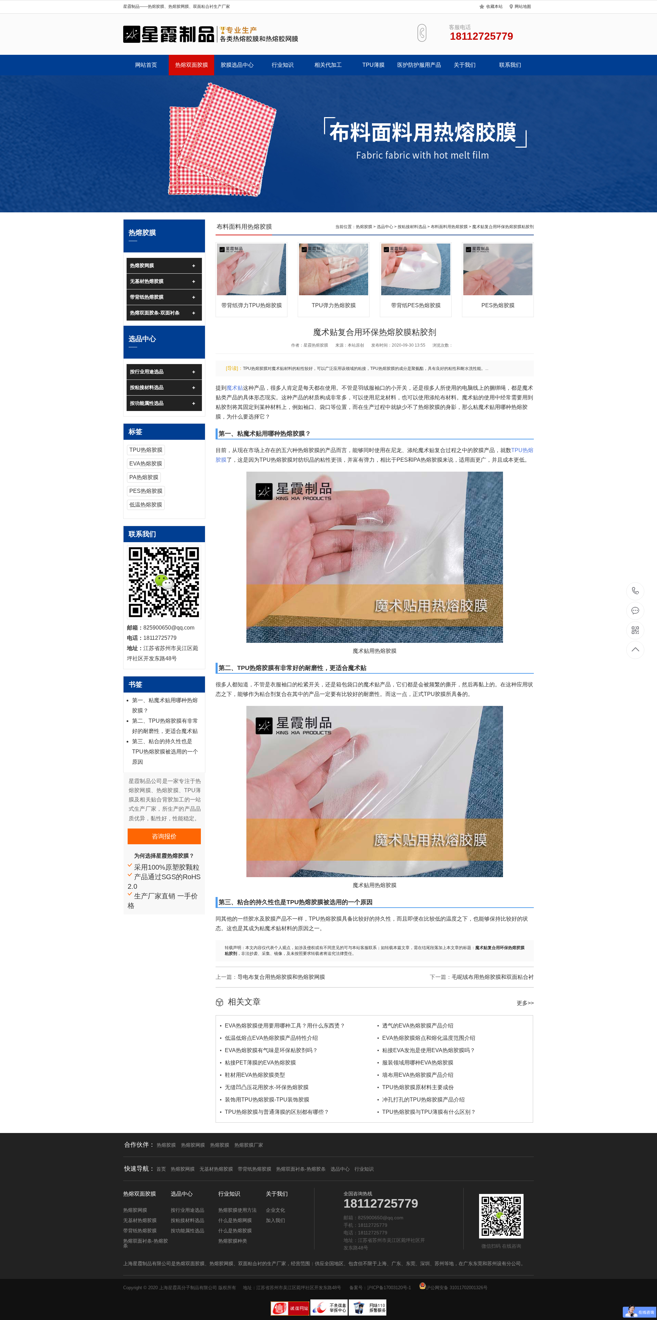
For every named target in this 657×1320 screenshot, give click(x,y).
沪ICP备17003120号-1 (389, 1287)
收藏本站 (494, 6)
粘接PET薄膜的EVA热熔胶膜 (260, 1063)
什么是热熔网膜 (235, 1220)
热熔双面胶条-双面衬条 (155, 312)
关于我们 (465, 65)
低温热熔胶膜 (145, 505)
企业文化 (275, 1210)
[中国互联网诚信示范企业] (290, 1314)
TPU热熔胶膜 (146, 450)
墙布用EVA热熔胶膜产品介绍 (417, 1075)
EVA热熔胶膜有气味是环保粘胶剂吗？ (271, 1050)
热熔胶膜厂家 (248, 1145)
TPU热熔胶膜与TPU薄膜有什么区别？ (429, 1112)
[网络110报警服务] (367, 1314)
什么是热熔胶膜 (235, 1230)
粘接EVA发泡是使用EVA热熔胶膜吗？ (428, 1050)
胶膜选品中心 (237, 65)
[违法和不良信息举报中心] (329, 1314)
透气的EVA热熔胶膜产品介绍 (417, 1026)
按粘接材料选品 (147, 387)
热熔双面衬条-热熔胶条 (301, 1169)
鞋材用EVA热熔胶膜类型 (255, 1075)
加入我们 (275, 1220)
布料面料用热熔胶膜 (449, 226)
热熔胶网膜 (142, 265)
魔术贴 (235, 388)
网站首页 (146, 65)
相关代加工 (328, 65)
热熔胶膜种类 (232, 1240)
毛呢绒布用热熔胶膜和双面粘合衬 (493, 977)
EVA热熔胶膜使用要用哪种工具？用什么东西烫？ (285, 1026)
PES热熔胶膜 (146, 491)
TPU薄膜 (373, 65)
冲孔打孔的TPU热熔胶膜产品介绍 (423, 1100)
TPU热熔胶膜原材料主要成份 (418, 1087)
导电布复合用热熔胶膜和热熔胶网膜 (281, 977)
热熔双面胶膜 (191, 65)
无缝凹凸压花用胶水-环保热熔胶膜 (267, 1087)
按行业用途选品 (147, 371)
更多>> (525, 1003)
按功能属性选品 (147, 403)
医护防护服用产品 (419, 65)
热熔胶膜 (364, 226)
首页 (161, 1169)
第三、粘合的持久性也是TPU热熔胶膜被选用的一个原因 (165, 751)
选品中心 (385, 226)
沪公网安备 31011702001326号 (457, 1287)
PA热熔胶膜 (143, 477)
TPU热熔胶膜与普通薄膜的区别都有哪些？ (277, 1112)
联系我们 (510, 65)
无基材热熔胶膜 (147, 281)
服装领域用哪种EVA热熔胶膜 (417, 1063)
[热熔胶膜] (211, 34)
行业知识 (283, 65)
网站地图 (523, 6)
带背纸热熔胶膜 (147, 297)
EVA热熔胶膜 (145, 463)
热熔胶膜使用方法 (237, 1210)
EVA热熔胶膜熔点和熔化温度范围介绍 (428, 1038)
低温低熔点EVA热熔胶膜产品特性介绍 (271, 1038)
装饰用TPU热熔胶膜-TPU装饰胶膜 (267, 1100)
